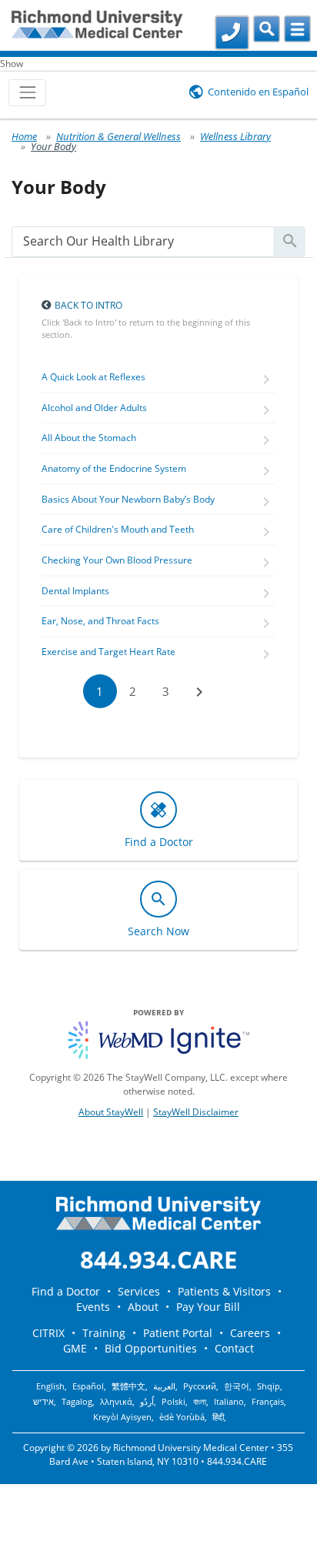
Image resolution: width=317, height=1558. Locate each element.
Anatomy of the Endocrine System (114, 468)
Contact (234, 1348)
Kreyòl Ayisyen (122, 1417)
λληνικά (116, 1401)
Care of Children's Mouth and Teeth (118, 529)
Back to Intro (88, 305)
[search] (143, 241)
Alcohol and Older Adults (94, 407)
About (143, 1306)
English (50, 1386)
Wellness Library (235, 136)
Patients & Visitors (224, 1291)
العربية (164, 1386)
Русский (199, 1386)
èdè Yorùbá (182, 1417)
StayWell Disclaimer (196, 1111)
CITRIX (48, 1333)
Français (268, 1401)
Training (103, 1333)
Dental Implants (75, 590)
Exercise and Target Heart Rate (108, 651)
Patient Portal (177, 1333)
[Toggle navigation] (27, 92)
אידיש (43, 1401)
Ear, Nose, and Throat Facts (100, 620)
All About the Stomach (89, 437)
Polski (173, 1401)
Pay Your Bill (208, 1306)
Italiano (229, 1401)
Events (93, 1306)
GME (75, 1348)
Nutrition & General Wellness (118, 136)
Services (139, 1291)
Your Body (53, 146)
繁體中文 (128, 1386)
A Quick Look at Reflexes (93, 376)
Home (24, 136)
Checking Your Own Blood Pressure (117, 560)
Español (88, 1386)
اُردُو (147, 1401)
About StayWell (110, 1111)
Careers (250, 1333)
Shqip (268, 1386)
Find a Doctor (66, 1291)
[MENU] (297, 28)
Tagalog (77, 1401)
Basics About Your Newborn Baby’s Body (128, 499)
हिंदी (218, 1417)
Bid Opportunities (151, 1348)
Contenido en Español (258, 92)
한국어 (236, 1386)
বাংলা (199, 1401)
